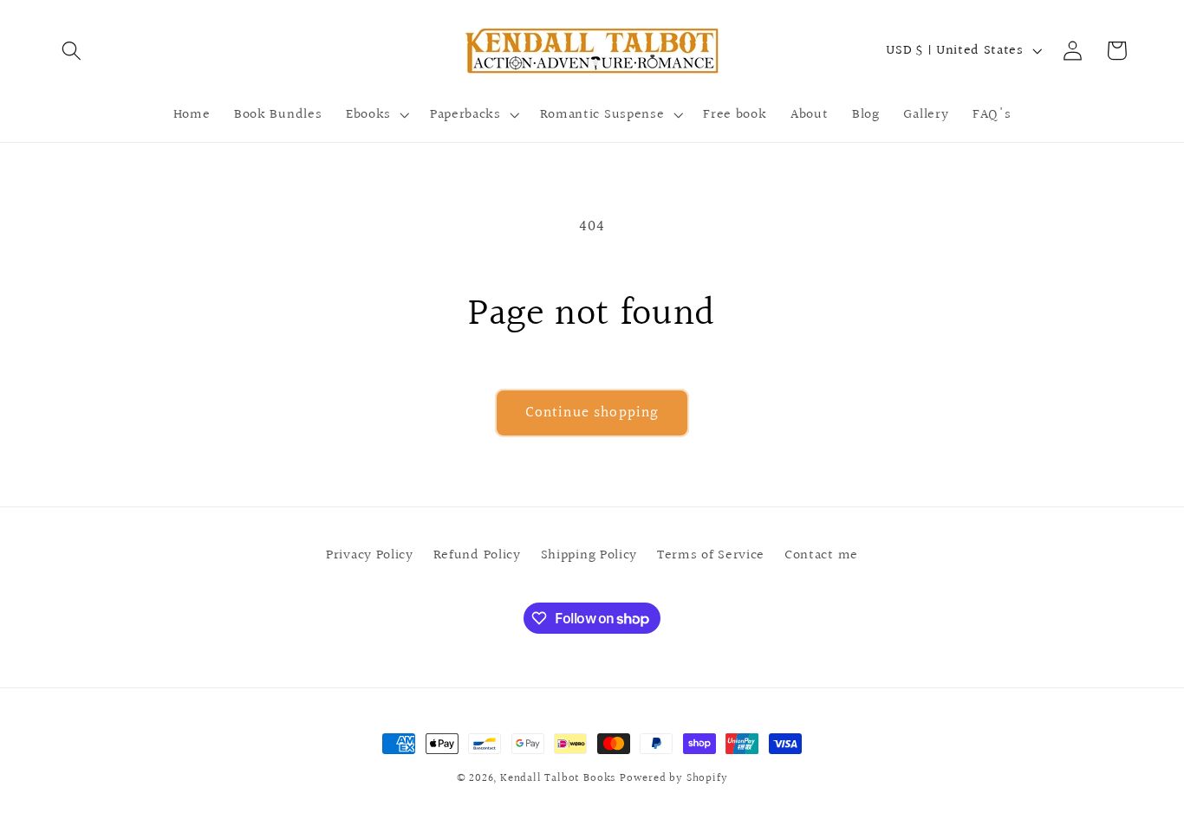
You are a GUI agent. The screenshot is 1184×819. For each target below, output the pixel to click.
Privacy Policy (369, 555)
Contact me (821, 555)
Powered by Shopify (674, 778)
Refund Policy (477, 555)
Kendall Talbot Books (557, 778)
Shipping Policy (589, 555)
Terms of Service (710, 555)
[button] (72, 51)
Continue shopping (592, 412)
